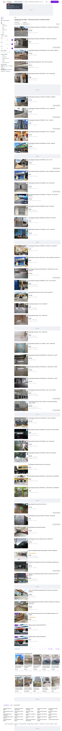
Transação (2, 34)
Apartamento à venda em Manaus (53, 715)
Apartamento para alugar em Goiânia (42, 712)
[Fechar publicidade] (15, 725)
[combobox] (21, 2)
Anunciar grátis (55, 1)
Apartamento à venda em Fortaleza (19, 715)
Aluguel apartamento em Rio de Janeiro (8, 717)
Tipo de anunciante (4, 64)
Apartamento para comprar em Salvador (53, 709)
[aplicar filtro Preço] (12, 40)
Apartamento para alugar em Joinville (42, 720)
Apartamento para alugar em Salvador (42, 717)
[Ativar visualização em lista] (57, 24)
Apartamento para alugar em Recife (42, 715)
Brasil (15, 17)
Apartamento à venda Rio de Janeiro (31, 715)
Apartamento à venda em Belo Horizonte (19, 709)
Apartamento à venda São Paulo (30, 717)
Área (1, 46)
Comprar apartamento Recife (53, 719)
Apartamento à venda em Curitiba (19, 712)
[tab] (6, 705)
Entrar (47, 1)
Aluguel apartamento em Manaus (7, 720)
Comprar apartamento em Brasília (53, 717)
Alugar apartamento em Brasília (7, 709)
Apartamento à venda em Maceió (19, 720)
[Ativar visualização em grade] (59, 24)
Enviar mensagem (57, 47)
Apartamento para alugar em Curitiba (42, 709)
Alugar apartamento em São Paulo (8, 712)
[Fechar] (21, 5)
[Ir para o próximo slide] (60, 664)
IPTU (1, 42)
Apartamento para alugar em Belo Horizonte (31, 720)
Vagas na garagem (3, 50)
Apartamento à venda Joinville (29, 712)
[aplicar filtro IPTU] (12, 44)
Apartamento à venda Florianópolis (29, 709)
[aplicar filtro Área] (12, 48)
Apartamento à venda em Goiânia (19, 717)
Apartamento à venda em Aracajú (53, 712)
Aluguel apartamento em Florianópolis (7, 715)
